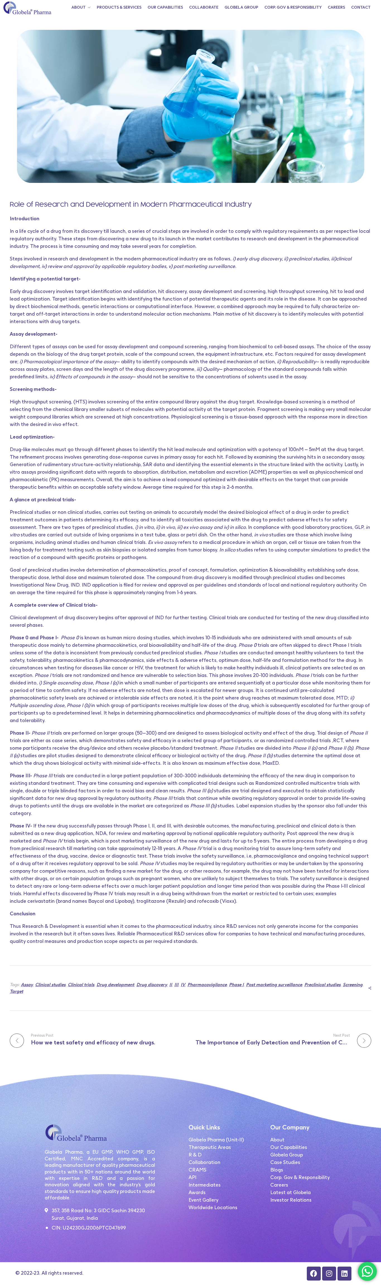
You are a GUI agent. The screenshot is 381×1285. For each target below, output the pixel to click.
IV (183, 984)
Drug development (115, 984)
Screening (353, 984)
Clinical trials (81, 984)
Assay (27, 984)
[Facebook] (314, 1274)
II (170, 984)
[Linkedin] (344, 1274)
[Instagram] (329, 1274)
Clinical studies (50, 984)
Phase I (236, 984)
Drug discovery (151, 984)
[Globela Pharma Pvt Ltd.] (27, 7)
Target (16, 991)
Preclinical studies (322, 984)
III (176, 984)
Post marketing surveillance (274, 984)
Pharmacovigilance (207, 984)
